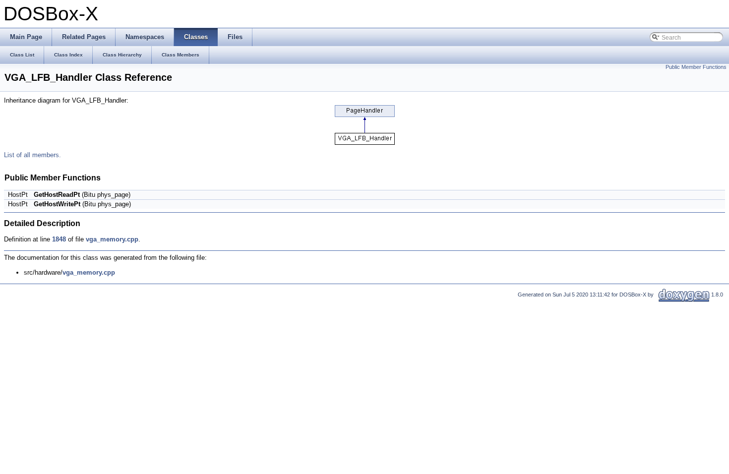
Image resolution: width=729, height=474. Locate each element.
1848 (59, 239)
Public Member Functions (696, 67)
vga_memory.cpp (112, 239)
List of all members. (32, 155)
